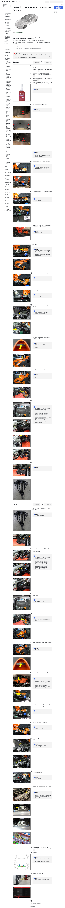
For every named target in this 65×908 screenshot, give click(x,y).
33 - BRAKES (7, 192)
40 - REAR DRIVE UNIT (7, 201)
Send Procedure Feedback (58, 7)
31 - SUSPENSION (7, 188)
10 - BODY (7, 25)
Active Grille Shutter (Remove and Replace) (8, 118)
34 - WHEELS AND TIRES (7, 195)
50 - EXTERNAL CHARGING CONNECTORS (8, 209)
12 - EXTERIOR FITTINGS (8, 31)
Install (55, 13)
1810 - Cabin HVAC (8, 54)
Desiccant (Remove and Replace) (8, 148)
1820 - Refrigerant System (7, 58)
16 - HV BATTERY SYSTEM (7, 45)
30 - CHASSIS (7, 186)
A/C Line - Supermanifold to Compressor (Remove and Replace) (9, 79)
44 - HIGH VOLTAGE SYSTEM (7, 205)
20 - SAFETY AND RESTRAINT (7, 178)
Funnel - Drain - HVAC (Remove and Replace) (8, 161)
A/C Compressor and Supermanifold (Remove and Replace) (9, 71)
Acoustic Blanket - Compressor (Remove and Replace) (8, 110)
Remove (55, 12)
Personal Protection (21, 42)
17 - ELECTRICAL (7, 48)
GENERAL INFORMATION (8, 18)
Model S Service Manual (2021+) (8, 13)
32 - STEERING (8, 191)
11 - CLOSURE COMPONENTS (8, 28)
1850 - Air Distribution (7, 175)
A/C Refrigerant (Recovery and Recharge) (8, 94)
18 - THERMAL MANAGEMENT (8, 51)
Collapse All (48, 62)
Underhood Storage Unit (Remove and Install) (41, 74)
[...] (38, 71)
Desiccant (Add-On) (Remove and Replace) (8, 154)
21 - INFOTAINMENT (8, 182)
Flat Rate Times (20, 40)
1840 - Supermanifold (8, 171)
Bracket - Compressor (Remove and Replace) (8, 126)
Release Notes (7, 16)
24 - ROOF (7, 184)
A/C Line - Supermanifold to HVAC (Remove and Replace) (9, 87)
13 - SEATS (7, 33)
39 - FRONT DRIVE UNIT (7, 198)
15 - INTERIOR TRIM (7, 41)
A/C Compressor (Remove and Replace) (8, 64)
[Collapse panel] (62, 4)
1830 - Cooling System (7, 168)
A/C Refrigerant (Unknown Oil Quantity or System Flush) (8, 101)
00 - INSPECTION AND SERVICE (7, 22)
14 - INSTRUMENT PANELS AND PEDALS (7, 36)
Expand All (37, 62)
